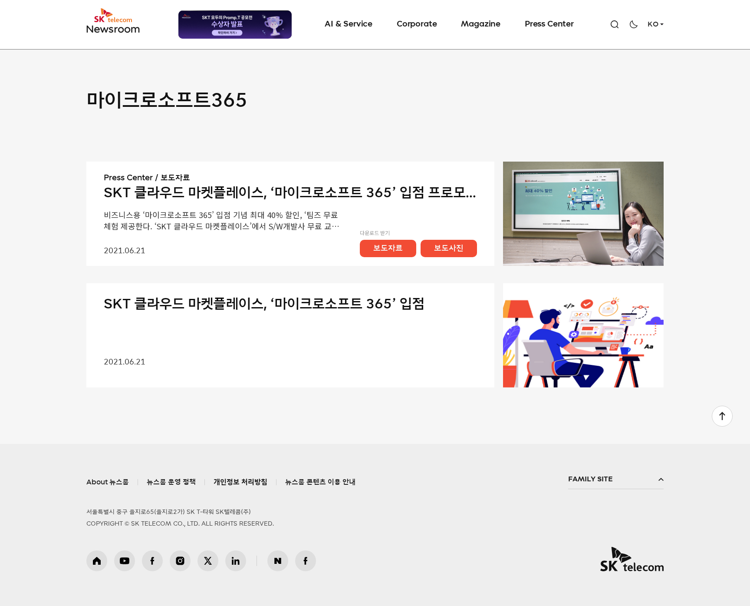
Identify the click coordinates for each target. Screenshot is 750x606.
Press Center (549, 24)
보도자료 (388, 248)
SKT (113, 20)
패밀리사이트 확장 (616, 479)
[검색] (614, 24)
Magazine (480, 24)
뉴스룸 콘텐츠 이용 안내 (320, 482)
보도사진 (449, 248)
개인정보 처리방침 (240, 482)
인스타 (180, 560)
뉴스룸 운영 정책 (171, 482)
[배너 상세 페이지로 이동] (235, 24)
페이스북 (152, 560)
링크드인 (235, 560)
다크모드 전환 (633, 24)
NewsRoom (113, 28)
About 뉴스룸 (107, 482)
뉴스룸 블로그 (277, 560)
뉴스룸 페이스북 (305, 560)
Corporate (417, 24)
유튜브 (124, 560)
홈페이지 (96, 560)
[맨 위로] (722, 416)
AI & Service (348, 24)
